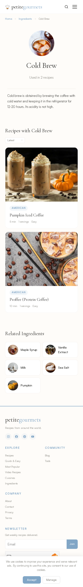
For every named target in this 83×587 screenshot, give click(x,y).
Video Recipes (13, 472)
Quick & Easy (12, 461)
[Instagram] (8, 436)
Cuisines (10, 478)
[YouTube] (32, 436)
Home (8, 18)
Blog (47, 455)
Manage (51, 579)
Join (72, 543)
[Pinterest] (24, 436)
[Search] (66, 7)
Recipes (9, 455)
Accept (32, 579)
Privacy (9, 512)
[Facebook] (16, 436)
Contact (9, 506)
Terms (8, 518)
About (8, 501)
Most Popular (12, 466)
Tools (47, 461)
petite (26, 6)
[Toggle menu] (75, 6)
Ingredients (25, 18)
